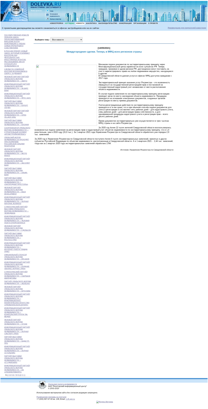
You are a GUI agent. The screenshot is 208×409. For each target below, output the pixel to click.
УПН (51, 11)
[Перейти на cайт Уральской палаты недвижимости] (47, 11)
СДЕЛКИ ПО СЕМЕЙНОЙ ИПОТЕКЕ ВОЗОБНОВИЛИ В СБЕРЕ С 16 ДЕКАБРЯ (15, 71)
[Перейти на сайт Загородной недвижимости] (47, 15)
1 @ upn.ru (70, 399)
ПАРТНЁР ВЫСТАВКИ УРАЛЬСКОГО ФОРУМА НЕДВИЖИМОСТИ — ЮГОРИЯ (16, 122)
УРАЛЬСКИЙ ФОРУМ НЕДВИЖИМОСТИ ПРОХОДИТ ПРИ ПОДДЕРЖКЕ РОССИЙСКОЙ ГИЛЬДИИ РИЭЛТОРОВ (16, 141)
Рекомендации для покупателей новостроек (187, 28)
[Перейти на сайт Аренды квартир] (47, 19)
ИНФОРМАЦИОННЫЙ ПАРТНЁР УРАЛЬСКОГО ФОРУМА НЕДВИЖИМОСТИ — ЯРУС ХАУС (17, 96)
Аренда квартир (55, 19)
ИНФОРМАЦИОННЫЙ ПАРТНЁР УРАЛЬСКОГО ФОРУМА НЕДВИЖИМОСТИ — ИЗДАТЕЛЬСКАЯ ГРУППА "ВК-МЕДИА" (17, 312)
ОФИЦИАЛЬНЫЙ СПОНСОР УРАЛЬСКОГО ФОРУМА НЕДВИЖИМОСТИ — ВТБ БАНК (16, 257)
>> (24, 375)
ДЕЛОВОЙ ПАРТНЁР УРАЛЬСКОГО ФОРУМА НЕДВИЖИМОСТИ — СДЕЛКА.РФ (17, 228)
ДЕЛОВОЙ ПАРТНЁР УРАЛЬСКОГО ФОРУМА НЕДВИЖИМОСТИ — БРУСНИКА (17, 289)
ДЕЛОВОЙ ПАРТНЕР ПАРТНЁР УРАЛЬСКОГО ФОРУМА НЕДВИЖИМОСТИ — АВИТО (16, 79)
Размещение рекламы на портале (51, 397)
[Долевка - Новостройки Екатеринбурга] (45, 5)
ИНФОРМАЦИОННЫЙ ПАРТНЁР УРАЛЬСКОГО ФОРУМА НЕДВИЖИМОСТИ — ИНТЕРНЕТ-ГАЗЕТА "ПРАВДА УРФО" (17, 247)
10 (20, 375)
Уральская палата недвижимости (62, 384)
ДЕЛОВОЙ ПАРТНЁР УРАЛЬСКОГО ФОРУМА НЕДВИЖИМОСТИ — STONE (15, 322)
